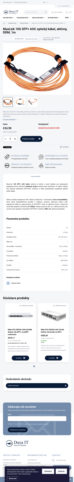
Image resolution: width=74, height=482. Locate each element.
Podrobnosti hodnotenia (31, 39)
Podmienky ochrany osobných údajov (12, 464)
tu (29, 474)
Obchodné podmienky (20, 2)
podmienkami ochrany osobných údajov (37, 424)
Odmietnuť (48, 471)
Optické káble (15, 283)
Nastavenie (13, 478)
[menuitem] (9, 18)
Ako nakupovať (7, 2)
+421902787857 (61, 460)
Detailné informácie (9, 119)
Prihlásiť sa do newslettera (18, 430)
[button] (34, 366)
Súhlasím (61, 471)
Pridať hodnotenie (13, 385)
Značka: (48, 39)
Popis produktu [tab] (35, 176)
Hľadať (46, 12)
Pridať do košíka (28, 139)
